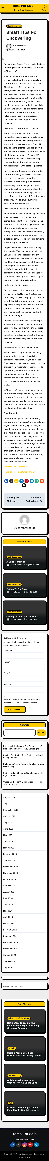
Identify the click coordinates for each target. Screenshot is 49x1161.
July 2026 (8, 804)
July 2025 (8, 822)
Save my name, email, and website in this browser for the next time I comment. (22, 701)
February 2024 (10, 930)
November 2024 (10, 873)
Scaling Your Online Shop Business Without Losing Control (24, 1054)
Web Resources (14, 26)
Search (24, 724)
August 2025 (9, 816)
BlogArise (38, 1154)
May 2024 (7, 911)
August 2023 (9, 968)
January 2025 (9, 860)
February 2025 (10, 854)
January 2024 (9, 936)
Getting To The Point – (17, 589)
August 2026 (9, 797)
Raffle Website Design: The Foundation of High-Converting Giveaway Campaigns (23, 1025)
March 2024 (8, 923)
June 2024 (8, 904)
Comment (9, 650)
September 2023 (11, 961)
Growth (11, 1048)
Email (7, 673)
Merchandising (14, 1076)
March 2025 (8, 848)
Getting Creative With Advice (21, 616)
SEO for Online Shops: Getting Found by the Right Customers (23, 1108)
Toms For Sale (22, 5)
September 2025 (11, 810)
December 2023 (10, 942)
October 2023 (9, 955)
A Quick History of (15, 562)
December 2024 (10, 867)
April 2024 (8, 917)
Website (7, 685)
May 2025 (7, 835)
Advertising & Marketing (18, 1018)
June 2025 (8, 829)
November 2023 (10, 949)
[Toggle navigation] (3, 8)
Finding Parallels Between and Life (20, 472)
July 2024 (8, 898)
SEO (10, 1103)
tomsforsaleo (21, 46)
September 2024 (11, 886)
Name (7, 662)
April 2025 (8, 841)
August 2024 (9, 892)
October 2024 (9, 879)
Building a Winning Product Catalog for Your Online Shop (22, 1081)
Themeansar (24, 1157)
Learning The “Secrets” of (16, 467)
